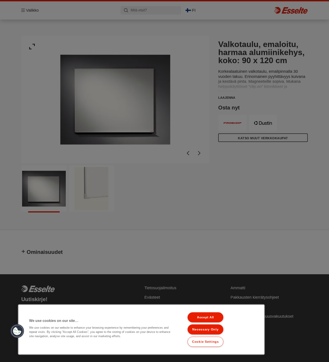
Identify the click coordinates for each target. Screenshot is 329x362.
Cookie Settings (205, 341)
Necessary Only (205, 329)
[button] (17, 331)
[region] (141, 329)
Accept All (205, 317)
